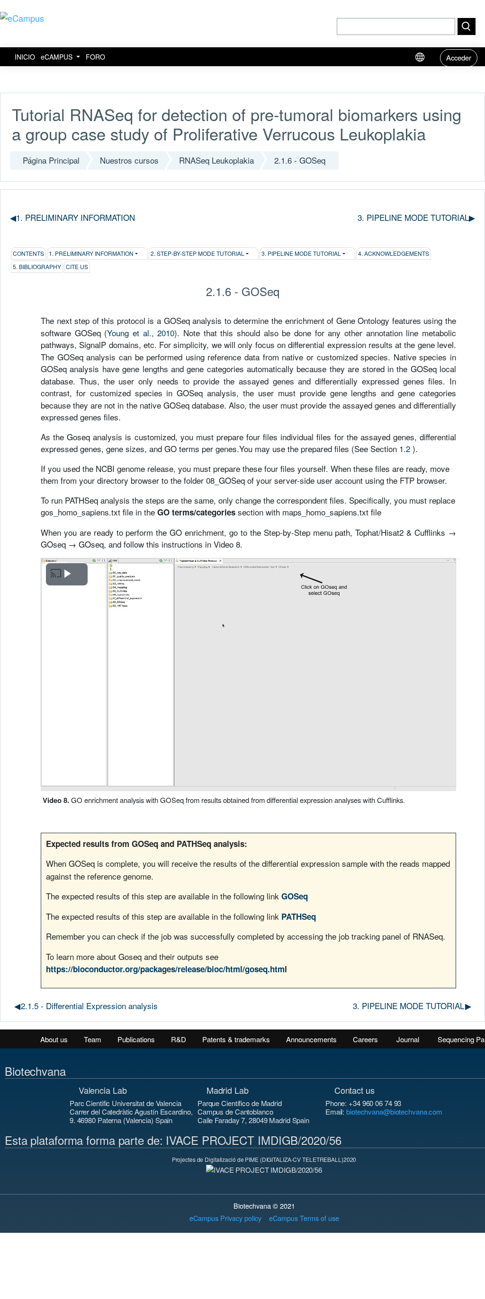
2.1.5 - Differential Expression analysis (86, 1005)
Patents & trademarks (236, 1039)
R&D (178, 1039)
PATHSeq (298, 916)
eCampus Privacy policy (225, 1218)
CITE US (77, 266)
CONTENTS (28, 253)
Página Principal (51, 160)
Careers (365, 1039)
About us (54, 1039)
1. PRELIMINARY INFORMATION (91, 253)
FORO (95, 56)
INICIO (25, 56)
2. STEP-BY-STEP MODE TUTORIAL (197, 253)
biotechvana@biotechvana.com (394, 1111)
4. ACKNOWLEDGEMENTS (393, 253)
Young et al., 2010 (140, 333)
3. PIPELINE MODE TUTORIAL (416, 217)
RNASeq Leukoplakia (216, 160)
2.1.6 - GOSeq (299, 160)
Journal (407, 1039)
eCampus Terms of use (304, 1218)
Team (92, 1039)
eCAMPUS (57, 56)
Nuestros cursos (129, 160)
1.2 (404, 448)
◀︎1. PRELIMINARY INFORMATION (72, 217)
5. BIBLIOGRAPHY (37, 266)
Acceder (458, 57)
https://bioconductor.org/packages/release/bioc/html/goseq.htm (165, 969)
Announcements (311, 1039)
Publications (136, 1039)
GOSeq (294, 896)
